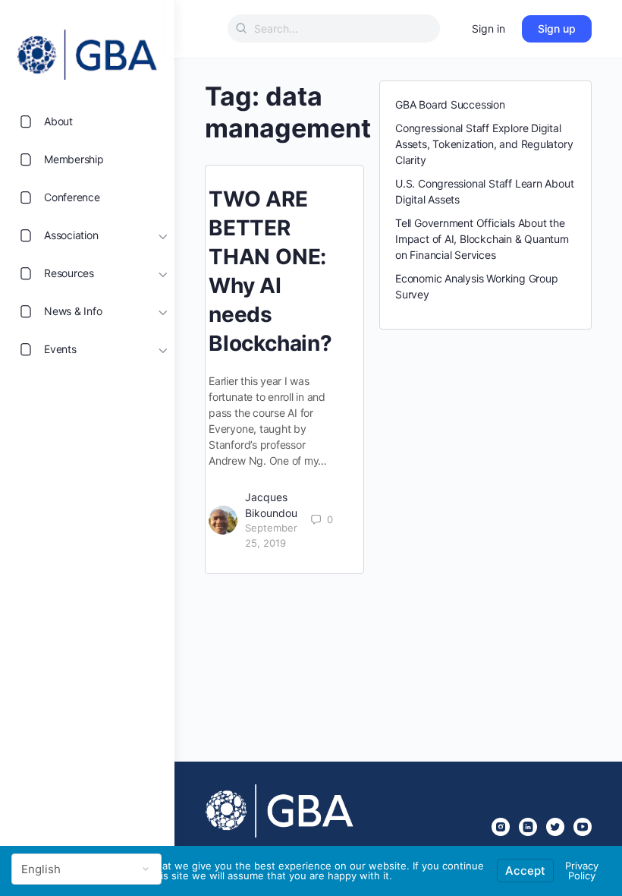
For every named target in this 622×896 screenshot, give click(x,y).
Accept (525, 870)
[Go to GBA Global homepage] (87, 50)
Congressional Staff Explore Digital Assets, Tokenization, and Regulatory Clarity (484, 143)
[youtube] (582, 827)
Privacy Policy (581, 871)
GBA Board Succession (450, 104)
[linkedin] (528, 827)
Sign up (557, 28)
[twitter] (555, 827)
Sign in (488, 28)
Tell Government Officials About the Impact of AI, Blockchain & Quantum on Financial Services (482, 238)
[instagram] (501, 827)
